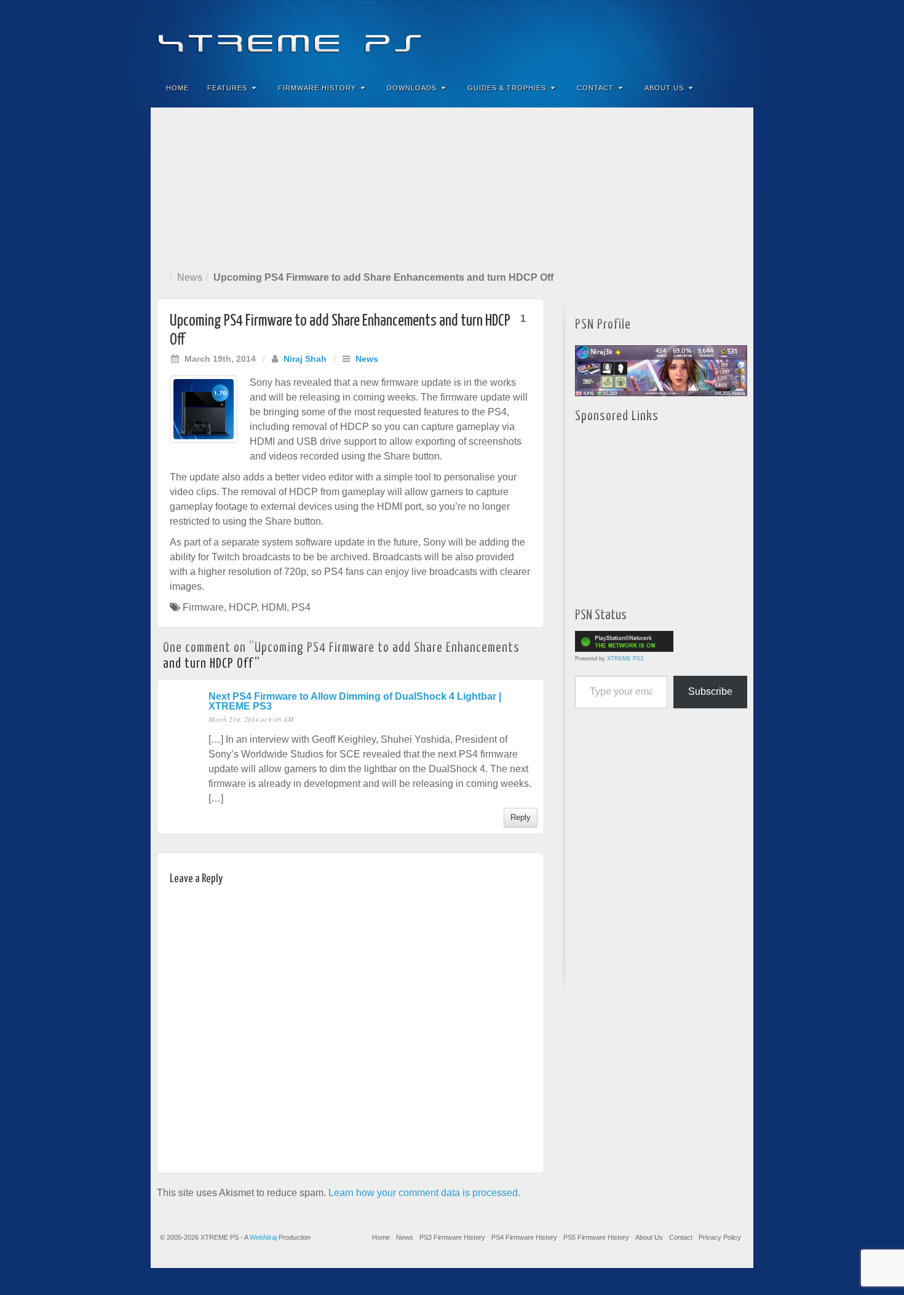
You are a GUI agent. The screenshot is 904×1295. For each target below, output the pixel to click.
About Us (664, 88)
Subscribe (710, 691)
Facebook (652, 35)
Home (177, 88)
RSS (735, 35)
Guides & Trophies (506, 88)
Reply (520, 817)
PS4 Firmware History (524, 1237)
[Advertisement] (452, 187)
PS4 (301, 607)
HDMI (274, 607)
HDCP (242, 607)
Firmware (203, 607)
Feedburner (669, 35)
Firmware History (317, 88)
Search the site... (736, 88)
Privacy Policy (720, 1237)
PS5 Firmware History (596, 1237)
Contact (595, 88)
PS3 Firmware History (452, 1237)
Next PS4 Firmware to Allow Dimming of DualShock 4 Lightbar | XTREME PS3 (354, 701)
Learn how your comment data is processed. (424, 1192)
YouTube (719, 35)
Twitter (702, 35)
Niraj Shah (305, 359)
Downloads (412, 88)
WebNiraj (263, 1237)
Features (227, 88)
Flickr (686, 35)
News (189, 277)
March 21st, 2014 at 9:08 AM (250, 719)
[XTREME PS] (452, 35)
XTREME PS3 (625, 658)
